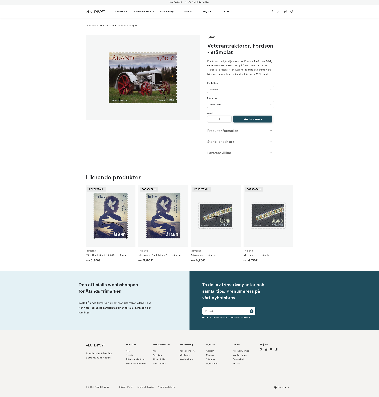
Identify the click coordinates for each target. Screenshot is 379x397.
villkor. (247, 317)
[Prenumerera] (251, 311)
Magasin (210, 355)
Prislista (236, 363)
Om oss (237, 344)
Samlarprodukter (161, 344)
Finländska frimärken (136, 363)
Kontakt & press (241, 351)
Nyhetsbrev (212, 363)
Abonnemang (186, 344)
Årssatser (157, 355)
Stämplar (210, 359)
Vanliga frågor (240, 355)
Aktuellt (210, 351)
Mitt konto (184, 355)
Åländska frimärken (135, 359)
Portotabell (238, 359)
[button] (119, 11)
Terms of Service (145, 387)
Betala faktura (186, 359)
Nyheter (130, 355)
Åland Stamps (102, 387)
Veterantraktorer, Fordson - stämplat (118, 25)
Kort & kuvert (159, 363)
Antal (209, 113)
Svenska (282, 387)
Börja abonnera (187, 351)
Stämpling (212, 98)
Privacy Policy (126, 387)
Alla (128, 351)
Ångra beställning (166, 387)
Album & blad (159, 359)
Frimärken (91, 25)
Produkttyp (212, 83)
